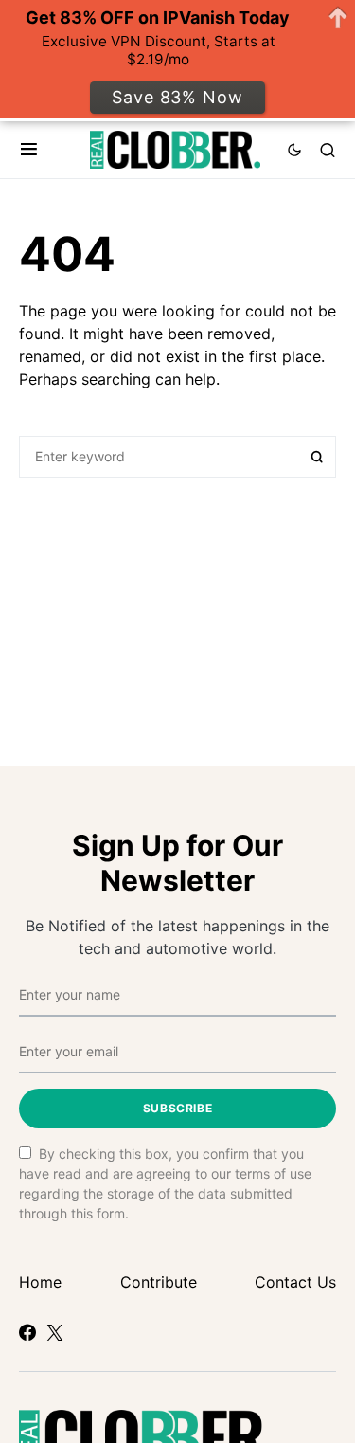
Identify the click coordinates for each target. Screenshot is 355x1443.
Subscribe (177, 1108)
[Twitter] (54, 1332)
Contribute (158, 1281)
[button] (29, 149)
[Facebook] (27, 1332)
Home (40, 1281)
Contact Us (295, 1281)
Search (317, 457)
